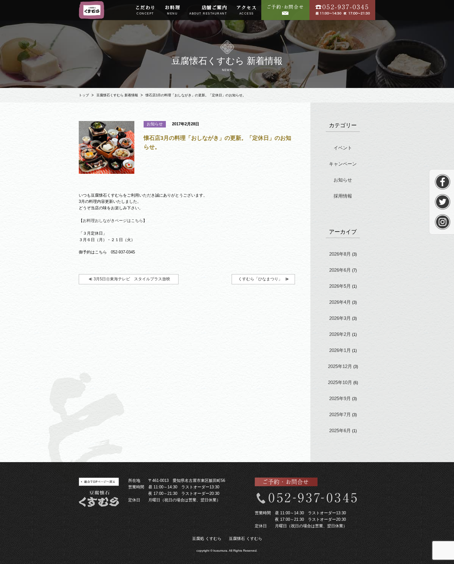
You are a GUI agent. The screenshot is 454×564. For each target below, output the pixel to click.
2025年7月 (340, 414)
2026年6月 (340, 270)
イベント (343, 147)
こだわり (145, 10)
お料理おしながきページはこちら (113, 220)
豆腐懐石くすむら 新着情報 (117, 95)
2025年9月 (340, 398)
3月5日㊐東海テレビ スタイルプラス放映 (134, 279)
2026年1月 (340, 350)
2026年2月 (340, 334)
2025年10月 (340, 382)
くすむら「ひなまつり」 (260, 279)
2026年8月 (340, 254)
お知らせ (343, 179)
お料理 (172, 10)
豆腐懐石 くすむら (245, 538)
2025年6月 (340, 430)
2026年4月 (340, 302)
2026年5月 (340, 286)
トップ (84, 95)
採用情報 (343, 195)
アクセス (246, 10)
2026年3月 (340, 318)
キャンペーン (343, 163)
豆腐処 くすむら (206, 538)
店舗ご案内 (208, 10)
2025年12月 (340, 366)
